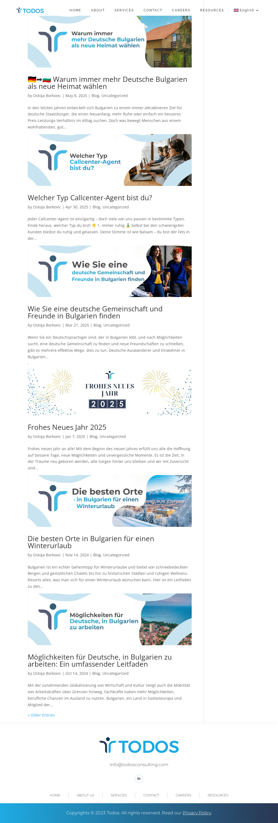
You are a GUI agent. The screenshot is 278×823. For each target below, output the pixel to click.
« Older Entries (41, 715)
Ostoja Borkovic (47, 95)
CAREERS (181, 10)
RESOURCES (212, 10)
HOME (75, 10)
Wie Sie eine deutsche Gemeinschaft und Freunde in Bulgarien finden (95, 312)
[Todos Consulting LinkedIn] (139, 781)
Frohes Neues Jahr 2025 (67, 427)
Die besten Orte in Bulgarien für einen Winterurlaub (91, 542)
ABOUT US (85, 795)
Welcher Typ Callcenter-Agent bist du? (90, 197)
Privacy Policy (197, 812)
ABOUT (98, 10)
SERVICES (124, 10)
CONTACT (153, 10)
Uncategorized (115, 95)
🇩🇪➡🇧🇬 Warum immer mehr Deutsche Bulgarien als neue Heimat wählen (107, 82)
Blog (95, 95)
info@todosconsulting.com (139, 764)
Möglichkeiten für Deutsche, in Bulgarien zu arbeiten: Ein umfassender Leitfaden (100, 660)
